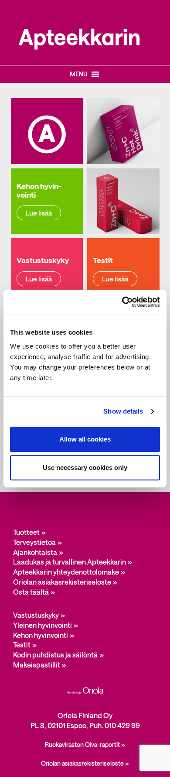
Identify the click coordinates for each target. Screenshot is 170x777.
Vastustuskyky (36, 615)
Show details (123, 411)
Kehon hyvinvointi (40, 635)
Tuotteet (26, 532)
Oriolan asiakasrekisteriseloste (62, 582)
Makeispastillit (36, 665)
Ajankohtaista (35, 552)
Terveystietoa (34, 542)
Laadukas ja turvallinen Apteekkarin (69, 562)
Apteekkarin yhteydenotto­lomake (66, 572)
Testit (22, 644)
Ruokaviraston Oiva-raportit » (85, 744)
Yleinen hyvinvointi (42, 625)
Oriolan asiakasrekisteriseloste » (85, 763)
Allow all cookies (85, 439)
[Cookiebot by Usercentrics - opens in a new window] (122, 302)
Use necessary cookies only (85, 467)
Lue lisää (39, 213)
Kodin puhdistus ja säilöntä (55, 654)
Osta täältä (31, 592)
